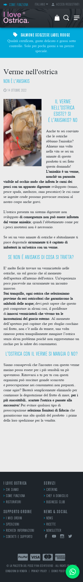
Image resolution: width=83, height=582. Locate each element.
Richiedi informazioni (20, 531)
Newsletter (53, 531)
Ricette (51, 524)
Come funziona (15, 496)
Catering (51, 490)
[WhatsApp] (73, 572)
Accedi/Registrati (68, 4)
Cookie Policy (58, 571)
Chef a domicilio (57, 496)
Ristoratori (13, 502)
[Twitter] (70, 537)
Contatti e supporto (19, 537)
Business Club (55, 502)
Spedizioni (12, 524)
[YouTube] (54, 537)
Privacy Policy (39, 571)
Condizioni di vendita (16, 571)
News (49, 518)
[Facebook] (46, 537)
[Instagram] (62, 537)
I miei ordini (14, 518)
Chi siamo (12, 490)
